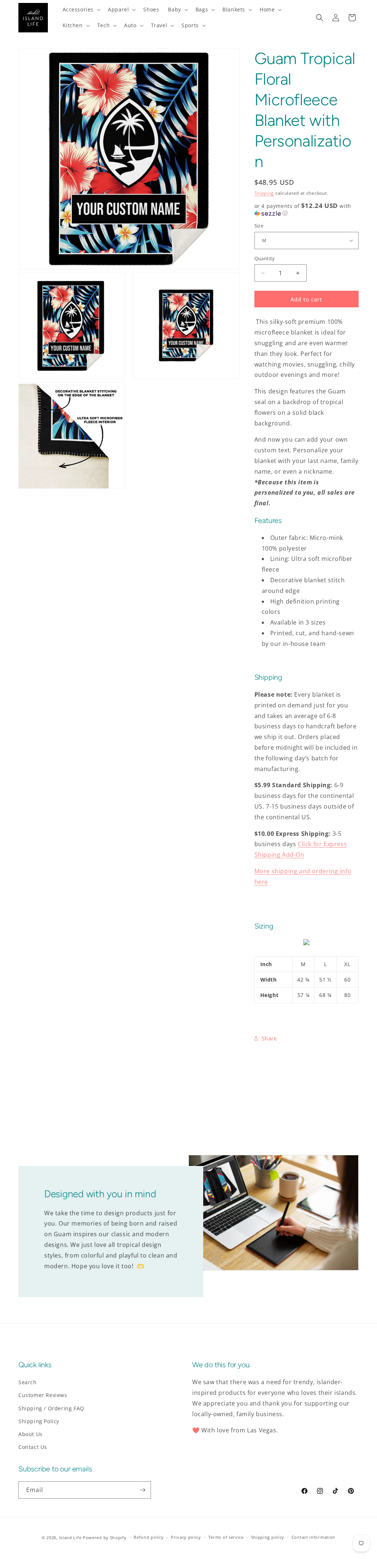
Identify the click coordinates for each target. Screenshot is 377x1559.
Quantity (264, 258)
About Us (30, 1434)
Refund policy (148, 1537)
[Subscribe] (142, 1490)
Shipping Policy (38, 1421)
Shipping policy (268, 1537)
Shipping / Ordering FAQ (51, 1408)
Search (27, 1382)
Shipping (264, 193)
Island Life (70, 1537)
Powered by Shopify (105, 1537)
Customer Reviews (42, 1395)
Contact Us (32, 1446)
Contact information (313, 1537)
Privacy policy (186, 1537)
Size (259, 225)
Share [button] (269, 1038)
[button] (81, 9)
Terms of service (226, 1537)
